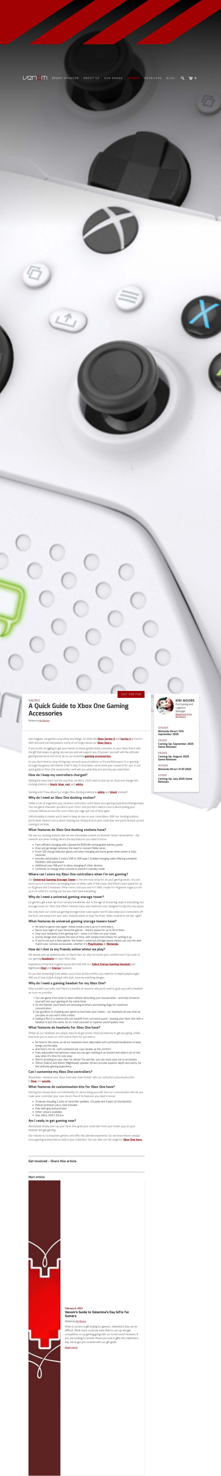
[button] (192, 78)
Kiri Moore (44, 720)
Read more (71, 1347)
